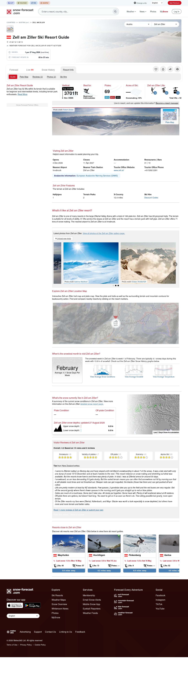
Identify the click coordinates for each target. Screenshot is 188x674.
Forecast (13, 69)
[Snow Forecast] (19, 11)
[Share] (170, 69)
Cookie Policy (40, 644)
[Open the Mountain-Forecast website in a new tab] (22, 3)
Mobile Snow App (91, 604)
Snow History (48, 69)
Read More (22, 94)
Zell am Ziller (38, 22)
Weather (130, 11)
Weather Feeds (90, 613)
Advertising (25, 631)
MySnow (56, 617)
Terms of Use (12, 644)
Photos (153, 11)
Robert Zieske (68, 109)
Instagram (160, 599)
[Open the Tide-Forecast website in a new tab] (34, 3)
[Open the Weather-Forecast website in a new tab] (44, 3)
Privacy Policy (26, 644)
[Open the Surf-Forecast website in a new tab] (11, 3)
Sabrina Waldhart (80, 281)
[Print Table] (177, 69)
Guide (13, 76)
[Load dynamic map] (116, 323)
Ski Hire (63, 76)
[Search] (115, 11)
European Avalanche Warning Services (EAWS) (97, 175)
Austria (24, 22)
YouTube (160, 608)
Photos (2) (51, 76)
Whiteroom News (60, 608)
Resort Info (68, 69)
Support (38, 631)
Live (28, 69)
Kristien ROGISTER (139, 281)
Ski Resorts (57, 595)
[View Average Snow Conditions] (102, 370)
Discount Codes (151, 197)
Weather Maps (59, 599)
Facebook (160, 595)
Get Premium (174, 3)
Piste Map (24, 76)
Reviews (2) (37, 76)
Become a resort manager (167, 103)
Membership (89, 595)
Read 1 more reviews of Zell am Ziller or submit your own (78, 509)
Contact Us (50, 631)
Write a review (77, 514)
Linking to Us (65, 631)
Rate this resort (61, 514)
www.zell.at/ (119, 170)
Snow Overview (59, 604)
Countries (11, 22)
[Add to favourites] (156, 69)
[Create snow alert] (163, 69)
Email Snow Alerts (92, 599)
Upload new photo (64, 238)
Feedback (80, 631)
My (164, 11)
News (142, 11)
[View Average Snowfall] (134, 370)
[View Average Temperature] (163, 370)
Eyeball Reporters (91, 608)
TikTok (159, 604)
